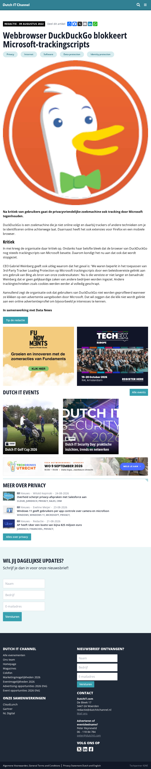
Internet (28, 54)
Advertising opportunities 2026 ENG (25, 686)
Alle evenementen (14, 655)
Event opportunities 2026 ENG (21, 690)
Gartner (8, 709)
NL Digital (9, 713)
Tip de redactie (15, 320)
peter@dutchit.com (89, 735)
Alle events (139, 392)
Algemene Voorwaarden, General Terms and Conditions (32, 765)
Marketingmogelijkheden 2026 (21, 677)
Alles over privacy (17, 537)
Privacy (10, 54)
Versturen (12, 617)
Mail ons (82, 713)
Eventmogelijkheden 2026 (19, 681)
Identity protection (100, 54)
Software (48, 54)
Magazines (9, 668)
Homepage (9, 664)
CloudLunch (10, 704)
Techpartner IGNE (139, 765)
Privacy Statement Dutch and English (82, 765)
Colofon (7, 673)
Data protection (72, 54)
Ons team (9, 659)
